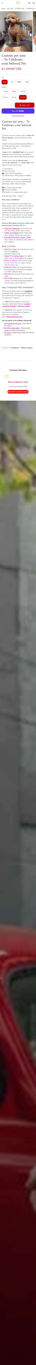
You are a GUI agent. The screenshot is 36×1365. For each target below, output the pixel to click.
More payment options (18, 116)
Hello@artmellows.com (14, 316)
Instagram (5, 306)
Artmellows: (21, 223)
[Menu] (2, 3)
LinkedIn (13, 306)
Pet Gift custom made (12, 328)
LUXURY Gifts (19, 8)
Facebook (27, 304)
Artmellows (28, 291)
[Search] (29, 3)
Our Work (10, 8)
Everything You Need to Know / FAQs (17, 237)
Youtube (27, 306)
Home (3, 8)
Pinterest (21, 306)
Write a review (26, 348)
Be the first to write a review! (18, 392)
